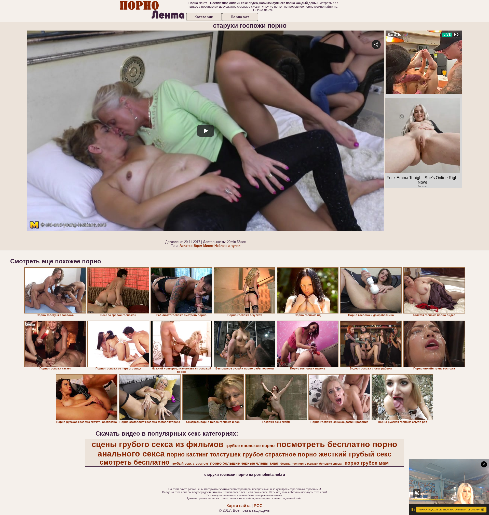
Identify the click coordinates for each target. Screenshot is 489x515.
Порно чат (240, 17)
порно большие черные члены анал (244, 463)
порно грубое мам (367, 463)
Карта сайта (238, 506)
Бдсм (198, 246)
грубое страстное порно (280, 454)
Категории (204, 17)
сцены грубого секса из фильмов (157, 444)
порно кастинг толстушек (204, 454)
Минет (208, 246)
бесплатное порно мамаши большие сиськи (311, 463)
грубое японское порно (250, 445)
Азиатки (186, 246)
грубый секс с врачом (190, 463)
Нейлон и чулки (227, 246)
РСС (258, 506)
